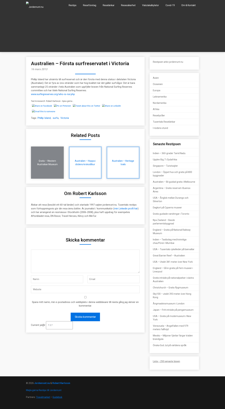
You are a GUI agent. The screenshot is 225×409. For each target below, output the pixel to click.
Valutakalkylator (150, 5)
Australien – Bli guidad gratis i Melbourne (174, 181)
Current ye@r (38, 325)
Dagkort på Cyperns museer (167, 207)
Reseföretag (89, 5)
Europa (156, 90)
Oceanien (158, 84)
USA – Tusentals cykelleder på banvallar (173, 249)
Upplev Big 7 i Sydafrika (165, 159)
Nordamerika (159, 103)
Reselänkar (108, 5)
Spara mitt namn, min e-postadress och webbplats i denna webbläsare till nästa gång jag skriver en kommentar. (85, 304)
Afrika (156, 109)
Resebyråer (159, 115)
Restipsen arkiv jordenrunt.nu (168, 62)
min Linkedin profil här (126, 208)
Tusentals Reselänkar (164, 121)
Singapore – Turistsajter (165, 165)
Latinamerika (160, 96)
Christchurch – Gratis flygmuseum (170, 287)
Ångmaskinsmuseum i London (168, 303)
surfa (55, 117)
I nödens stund (160, 128)
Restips (72, 5)
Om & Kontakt (188, 5)
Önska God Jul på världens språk (169, 345)
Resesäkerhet (128, 5)
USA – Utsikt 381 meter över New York (173, 262)
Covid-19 (170, 5)
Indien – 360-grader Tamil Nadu (169, 153)
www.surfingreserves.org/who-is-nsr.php (53, 94)
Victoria (64, 117)
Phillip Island (44, 117)
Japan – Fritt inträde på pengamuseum (173, 310)
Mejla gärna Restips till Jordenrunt (43, 390)
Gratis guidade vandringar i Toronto (171, 214)
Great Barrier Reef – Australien (169, 255)
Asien (156, 78)
